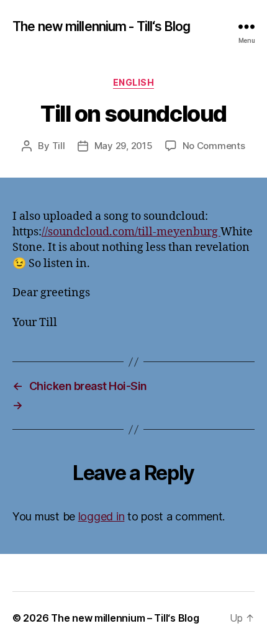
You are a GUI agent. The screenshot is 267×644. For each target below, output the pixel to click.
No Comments (214, 146)
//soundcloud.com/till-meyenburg (131, 232)
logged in (101, 516)
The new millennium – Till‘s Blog (125, 618)
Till (58, 146)
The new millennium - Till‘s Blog (101, 26)
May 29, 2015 (123, 146)
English (134, 82)
